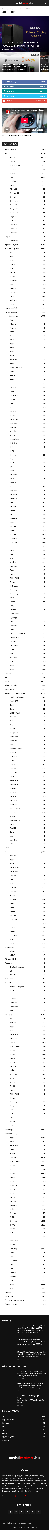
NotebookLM (15, 808)
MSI (11, 514)
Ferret (12, 744)
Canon (12, 383)
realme (13, 574)
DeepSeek (14, 733)
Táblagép (8, 1014)
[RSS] (27, 1512)
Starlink (13, 610)
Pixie (12, 824)
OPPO (12, 546)
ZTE (11, 1125)
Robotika (8, 963)
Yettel (12, 1010)
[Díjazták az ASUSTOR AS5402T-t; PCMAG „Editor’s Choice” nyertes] (24, 34)
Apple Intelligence (17, 697)
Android (13, 157)
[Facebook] (10, 1512)
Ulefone (13, 1276)
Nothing (13, 526)
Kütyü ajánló (9, 689)
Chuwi (12, 399)
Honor (12, 895)
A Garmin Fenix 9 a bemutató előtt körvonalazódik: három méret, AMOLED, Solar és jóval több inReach (31, 1373)
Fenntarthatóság (11, 308)
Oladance (13, 538)
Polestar (13, 1233)
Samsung (13, 590)
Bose (12, 379)
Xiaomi (12, 304)
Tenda (12, 629)
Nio (11, 284)
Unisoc (12, 653)
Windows (13, 232)
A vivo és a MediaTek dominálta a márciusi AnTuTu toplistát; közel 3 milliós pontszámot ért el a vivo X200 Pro (32, 1342)
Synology (13, 617)
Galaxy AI (13, 756)
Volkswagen (14, 300)
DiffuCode (14, 737)
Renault (13, 288)
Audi (11, 252)
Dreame (13, 411)
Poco (12, 554)
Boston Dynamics (17, 967)
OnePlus (13, 542)
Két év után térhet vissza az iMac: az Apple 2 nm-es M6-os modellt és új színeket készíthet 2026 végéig (30, 1386)
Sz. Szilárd (5, 49)
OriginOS (13, 205)
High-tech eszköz (15, 9)
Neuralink (13, 804)
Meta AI (13, 796)
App (6, 153)
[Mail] (21, 1512)
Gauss (12, 760)
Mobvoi (13, 907)
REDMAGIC (14, 578)
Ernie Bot (13, 740)
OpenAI (13, 812)
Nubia (12, 530)
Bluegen (13, 1038)
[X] (33, 1512)
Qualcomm (14, 562)
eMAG (12, 955)
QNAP (12, 558)
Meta (12, 502)
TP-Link (13, 641)
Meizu (12, 1197)
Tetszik (42, 82)
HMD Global (15, 1046)
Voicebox (13, 840)
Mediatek (13, 498)
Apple (12, 344)
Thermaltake (15, 637)
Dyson (12, 415)
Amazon (13, 328)
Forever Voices (16, 748)
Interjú (7, 677)
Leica (12, 479)
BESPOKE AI (15, 713)
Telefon (8, 1133)
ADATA (13, 324)
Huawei (13, 276)
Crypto (7, 236)
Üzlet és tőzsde (11, 1304)
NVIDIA (13, 534)
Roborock (14, 586)
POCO (12, 1086)
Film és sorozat (11, 312)
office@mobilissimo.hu (18, 1496)
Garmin (13, 427)
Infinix (12, 1058)
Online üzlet (9, 947)
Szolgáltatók (9, 983)
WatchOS (13, 225)
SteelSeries (14, 613)
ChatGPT (13, 717)
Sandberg (14, 594)
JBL (11, 467)
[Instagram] (16, 1512)
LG (11, 486)
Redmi (12, 582)
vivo (11, 661)
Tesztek (8, 1292)
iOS (11, 177)
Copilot (13, 725)
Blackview (14, 871)
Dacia (12, 268)
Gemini (12, 764)
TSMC (12, 649)
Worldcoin (14, 240)
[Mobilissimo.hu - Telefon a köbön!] (24, 1458)
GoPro (12, 435)
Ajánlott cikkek (10, 149)
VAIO (12, 1114)
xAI (11, 844)
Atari (12, 363)
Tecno (12, 1268)
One (11, 995)
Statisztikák (9, 979)
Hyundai (13, 280)
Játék (7, 681)
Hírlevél (8, 673)
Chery (12, 264)
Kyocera (13, 1185)
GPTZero (13, 772)
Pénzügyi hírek (10, 959)
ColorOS (13, 161)
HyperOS (13, 173)
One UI (13, 197)
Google (13, 431)
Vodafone (14, 1006)
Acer (12, 320)
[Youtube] (38, 1512)
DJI (11, 407)
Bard (12, 709)
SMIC (12, 598)
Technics (13, 625)
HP (11, 447)
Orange (13, 998)
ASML (12, 352)
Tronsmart (14, 645)
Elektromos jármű (12, 248)
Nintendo (13, 518)
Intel (12, 463)
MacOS (13, 185)
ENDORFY (14, 419)
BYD (12, 260)
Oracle (12, 816)
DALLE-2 (13, 729)
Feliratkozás (40, 101)
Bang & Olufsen (16, 367)
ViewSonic (14, 657)
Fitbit (12, 883)
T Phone (13, 1260)
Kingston (13, 475)
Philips (12, 550)
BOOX (12, 375)
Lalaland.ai (14, 784)
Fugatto (13, 752)
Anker (12, 336)
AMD (12, 332)
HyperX (13, 459)
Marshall (13, 494)
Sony (12, 606)
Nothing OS (14, 193)
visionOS (13, 221)
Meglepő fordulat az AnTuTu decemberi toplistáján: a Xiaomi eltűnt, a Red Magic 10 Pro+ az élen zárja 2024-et (31, 1354)
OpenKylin (14, 201)
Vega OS (13, 217)
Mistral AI (14, 800)
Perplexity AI (15, 820)
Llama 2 (13, 788)
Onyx (12, 1078)
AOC (12, 340)
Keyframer (14, 780)
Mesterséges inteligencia (15, 693)
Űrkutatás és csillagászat (14, 1300)
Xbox (12, 665)
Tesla (12, 296)
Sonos (12, 602)
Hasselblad (14, 439)
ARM (12, 348)
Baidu (12, 705)
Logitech (13, 490)
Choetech (14, 395)
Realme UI (14, 213)
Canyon (13, 387)
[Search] (46, 3)
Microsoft (14, 506)
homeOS (13, 169)
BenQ (12, 371)
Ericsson (13, 423)
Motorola (13, 510)
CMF (12, 403)
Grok (12, 776)
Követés (42, 86)
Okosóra (8, 852)
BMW (12, 256)
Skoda (12, 292)
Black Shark (14, 867)
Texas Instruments (17, 633)
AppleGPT (14, 701)
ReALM (13, 828)
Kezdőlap (5, 9)
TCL (11, 621)
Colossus (13, 721)
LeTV (12, 1193)
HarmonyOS (15, 165)
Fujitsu (12, 1153)
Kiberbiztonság (11, 685)
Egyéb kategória (11, 244)
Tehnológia (9, 1129)
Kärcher (13, 471)
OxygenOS (14, 209)
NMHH (7, 848)
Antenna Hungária (17, 987)
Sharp (12, 1252)
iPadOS (13, 181)
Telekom (13, 1002)
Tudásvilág (9, 1296)
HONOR (13, 443)
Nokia (12, 522)
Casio (12, 391)
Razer (12, 570)
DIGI (12, 991)
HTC (12, 451)
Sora (12, 832)
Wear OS (13, 228)
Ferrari (12, 272)
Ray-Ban (13, 566)
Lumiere (13, 792)
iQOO (12, 1181)
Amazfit (13, 856)
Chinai (12, 951)
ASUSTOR (14, 359)
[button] (4, 3)
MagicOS (13, 189)
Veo (11, 836)
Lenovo (13, 482)
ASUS (12, 355)
